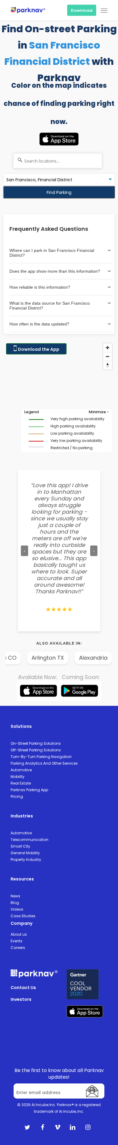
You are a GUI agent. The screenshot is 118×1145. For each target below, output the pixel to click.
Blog (15, 902)
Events (16, 941)
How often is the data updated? (39, 324)
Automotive (21, 769)
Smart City (20, 846)
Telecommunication (29, 839)
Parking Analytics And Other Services (44, 763)
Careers (18, 947)
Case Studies (23, 915)
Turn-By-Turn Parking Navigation (41, 756)
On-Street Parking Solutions (36, 743)
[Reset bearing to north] (107, 365)
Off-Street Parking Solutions (36, 750)
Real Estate (21, 783)
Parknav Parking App (29, 789)
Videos (17, 909)
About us (19, 934)
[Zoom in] (107, 347)
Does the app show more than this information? (54, 271)
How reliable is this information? (39, 287)
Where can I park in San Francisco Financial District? (51, 253)
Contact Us (23, 988)
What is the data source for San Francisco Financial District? (49, 305)
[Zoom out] (107, 356)
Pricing (17, 796)
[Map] (59, 400)
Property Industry (26, 859)
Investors (21, 999)
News (15, 896)
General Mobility (25, 852)
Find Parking (59, 192)
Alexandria (88, 657)
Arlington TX (43, 657)
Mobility (18, 776)
